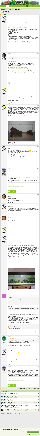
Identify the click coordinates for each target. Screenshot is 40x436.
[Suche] (39, 6)
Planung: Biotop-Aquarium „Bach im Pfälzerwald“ (12, 409)
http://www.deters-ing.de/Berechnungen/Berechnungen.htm (18, 68)
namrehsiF (4, 403)
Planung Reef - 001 (12, 142)
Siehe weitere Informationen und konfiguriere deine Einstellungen (12, 433)
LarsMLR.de (5, 410)
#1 (38, 16)
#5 (38, 146)
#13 (38, 336)
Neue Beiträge (2, 7)
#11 (38, 236)
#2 (38, 53)
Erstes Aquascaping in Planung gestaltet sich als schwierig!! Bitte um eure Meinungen (12, 406)
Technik (11, 400)
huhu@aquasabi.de (33, 187)
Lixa (36, 410)
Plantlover (35, 393)
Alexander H (5, 407)
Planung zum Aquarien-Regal (9, 402)
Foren (7, 6)
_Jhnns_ (4, 394)
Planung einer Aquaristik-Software (10, 396)
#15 (38, 366)
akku (4, 400)
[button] (12, 6)
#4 (38, 105)
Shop (23, 6)
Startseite (3, 6)
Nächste (5, 14)
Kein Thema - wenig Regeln (13, 397)
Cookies (11, 431)
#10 (38, 227)
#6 (38, 168)
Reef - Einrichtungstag (12, 289)
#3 (38, 88)
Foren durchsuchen (8, 7)
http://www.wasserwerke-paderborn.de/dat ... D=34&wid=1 (18, 27)
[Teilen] (37, 16)
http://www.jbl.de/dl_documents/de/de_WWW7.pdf (16, 157)
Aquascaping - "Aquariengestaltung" (16, 407)
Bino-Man (2, 12)
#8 (38, 204)
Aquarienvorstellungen (13, 394)
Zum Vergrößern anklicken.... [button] (23, 303)
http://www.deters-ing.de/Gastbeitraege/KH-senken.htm (17, 67)
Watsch (4, 397)
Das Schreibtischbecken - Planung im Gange (11, 393)
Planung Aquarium (7, 399)
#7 (38, 194)
